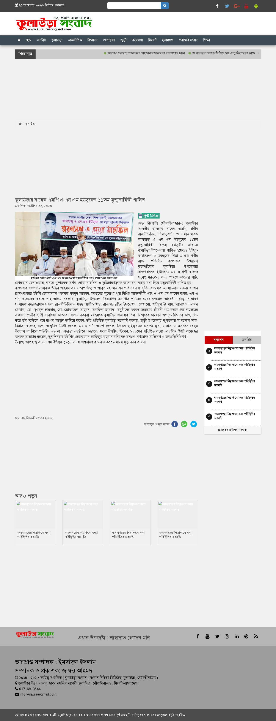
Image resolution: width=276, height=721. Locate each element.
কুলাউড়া (56, 40)
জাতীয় (41, 40)
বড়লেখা (137, 40)
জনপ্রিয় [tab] (247, 340)
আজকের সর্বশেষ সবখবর (233, 430)
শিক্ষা (206, 40)
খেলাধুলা (109, 40)
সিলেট (152, 40)
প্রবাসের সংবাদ (188, 40)
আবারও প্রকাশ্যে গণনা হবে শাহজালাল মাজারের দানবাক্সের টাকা (135, 53)
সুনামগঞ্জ (167, 40)
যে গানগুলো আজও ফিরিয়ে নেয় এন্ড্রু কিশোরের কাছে (213, 53)
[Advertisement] (129, 89)
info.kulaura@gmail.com (38, 694)
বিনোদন (92, 40)
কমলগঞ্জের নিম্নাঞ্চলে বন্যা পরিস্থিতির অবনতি (33, 535)
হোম (28, 40)
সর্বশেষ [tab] (218, 340)
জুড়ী (123, 40)
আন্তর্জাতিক (75, 40)
